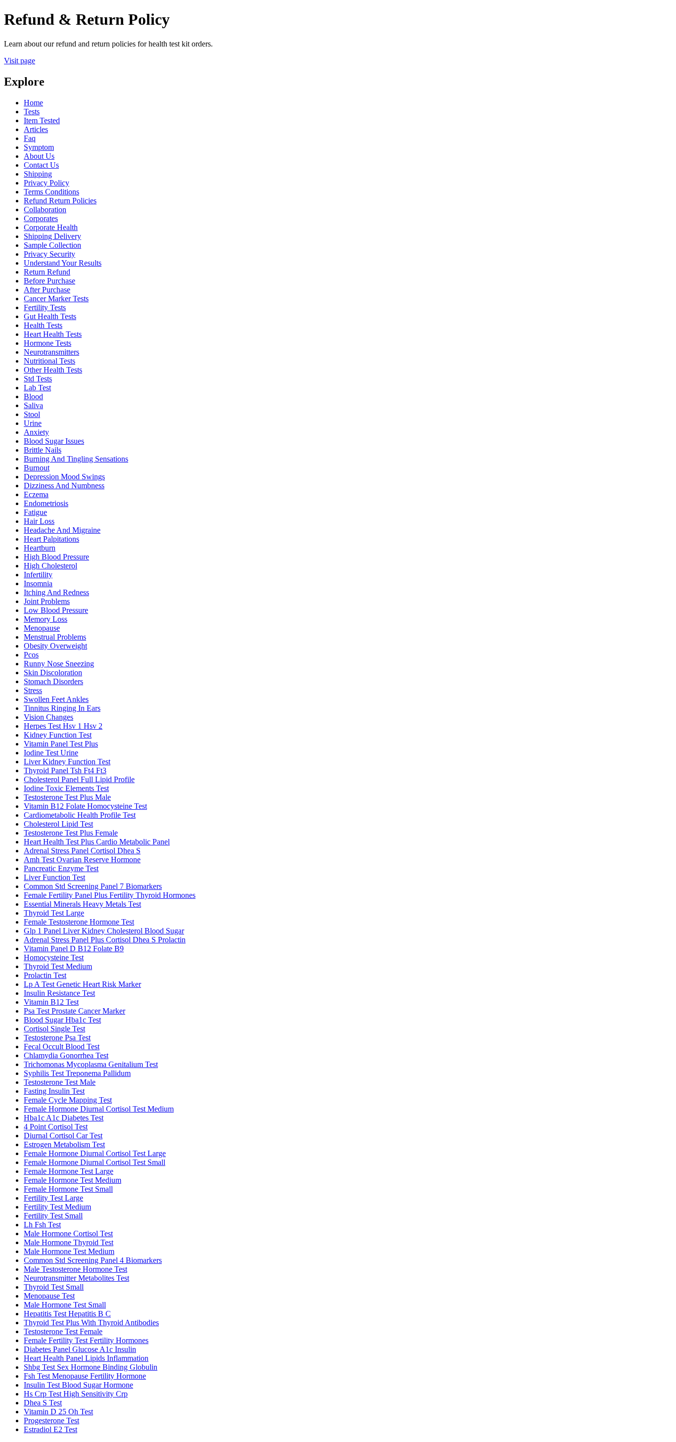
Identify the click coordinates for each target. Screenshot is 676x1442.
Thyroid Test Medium (58, 966)
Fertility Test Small (53, 1215)
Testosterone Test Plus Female (71, 833)
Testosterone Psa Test (57, 1037)
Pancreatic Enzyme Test (61, 868)
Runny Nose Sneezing (59, 663)
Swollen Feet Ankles (56, 699)
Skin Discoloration (53, 672)
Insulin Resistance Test (59, 993)
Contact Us (41, 165)
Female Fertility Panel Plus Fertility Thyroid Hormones (109, 895)
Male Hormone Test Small (65, 1305)
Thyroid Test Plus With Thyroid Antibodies (91, 1322)
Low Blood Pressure (56, 610)
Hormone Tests (47, 343)
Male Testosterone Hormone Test (75, 1269)
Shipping (38, 174)
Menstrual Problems (55, 637)
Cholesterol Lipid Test (58, 824)
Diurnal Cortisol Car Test (63, 1135)
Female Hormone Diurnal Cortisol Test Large (95, 1153)
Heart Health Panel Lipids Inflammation (86, 1358)
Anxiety (36, 432)
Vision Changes (48, 717)
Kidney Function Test (58, 735)
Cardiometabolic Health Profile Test (80, 815)
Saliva (33, 405)
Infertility (38, 574)
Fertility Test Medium (57, 1207)
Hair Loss (39, 521)
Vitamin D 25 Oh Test (58, 1411)
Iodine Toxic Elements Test (66, 788)
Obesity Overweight (55, 646)
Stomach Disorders (53, 681)
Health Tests (43, 325)
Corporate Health (51, 227)
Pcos (31, 655)
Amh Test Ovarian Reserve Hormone (82, 859)
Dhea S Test (43, 1402)
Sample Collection (52, 245)
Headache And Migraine (62, 530)
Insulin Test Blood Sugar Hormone (78, 1385)
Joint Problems (47, 601)
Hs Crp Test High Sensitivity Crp (76, 1394)
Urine (33, 423)
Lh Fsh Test (42, 1224)
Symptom (39, 147)
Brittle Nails (42, 450)
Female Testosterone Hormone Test (79, 922)
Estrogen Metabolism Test (64, 1144)
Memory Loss (45, 619)
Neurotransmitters (51, 352)
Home (33, 102)
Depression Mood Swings (64, 476)
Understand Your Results (62, 263)
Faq (30, 138)
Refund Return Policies (60, 200)
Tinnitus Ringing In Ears (62, 708)
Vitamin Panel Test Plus (61, 744)
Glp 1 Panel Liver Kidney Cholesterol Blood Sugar (104, 931)
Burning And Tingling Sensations (76, 459)
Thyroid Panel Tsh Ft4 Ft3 (65, 770)
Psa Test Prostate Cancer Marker (74, 1011)
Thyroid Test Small (54, 1287)
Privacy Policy (46, 183)
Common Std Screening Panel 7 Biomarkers (93, 886)
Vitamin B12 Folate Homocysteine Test (85, 806)
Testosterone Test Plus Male (67, 797)
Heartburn (39, 548)
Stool (32, 414)
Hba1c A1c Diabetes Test (63, 1118)
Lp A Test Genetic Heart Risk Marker (82, 984)
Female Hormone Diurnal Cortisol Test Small (94, 1162)
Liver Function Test (54, 877)
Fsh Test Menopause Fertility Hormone (85, 1376)
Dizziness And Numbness (64, 485)
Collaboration (45, 209)
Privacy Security (49, 254)
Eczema (36, 494)
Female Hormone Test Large (68, 1171)
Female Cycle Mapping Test (68, 1100)
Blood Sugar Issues (54, 441)
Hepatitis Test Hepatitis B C (67, 1313)
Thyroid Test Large (54, 913)
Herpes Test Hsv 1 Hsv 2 (63, 726)
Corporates (41, 218)
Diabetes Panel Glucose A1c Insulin (80, 1349)
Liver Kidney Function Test (67, 761)
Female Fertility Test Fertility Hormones (86, 1340)
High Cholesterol (50, 565)
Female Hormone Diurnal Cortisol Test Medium (99, 1109)
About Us (39, 156)
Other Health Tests (53, 370)
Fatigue (35, 512)
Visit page (19, 60)
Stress (33, 690)
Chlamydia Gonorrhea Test (66, 1055)
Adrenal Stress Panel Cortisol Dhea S (82, 850)
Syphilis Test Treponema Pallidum (77, 1073)
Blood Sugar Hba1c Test (62, 1020)
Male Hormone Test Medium (69, 1251)
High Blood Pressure (56, 557)
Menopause (42, 628)
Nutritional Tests (49, 361)
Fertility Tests (45, 307)
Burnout (36, 468)
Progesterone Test (51, 1420)
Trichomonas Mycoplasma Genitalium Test (91, 1064)
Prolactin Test (45, 975)
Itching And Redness (56, 592)
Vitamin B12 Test (51, 1002)
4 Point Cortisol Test (56, 1126)
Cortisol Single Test (54, 1028)
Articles (36, 129)
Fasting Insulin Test (54, 1091)
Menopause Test (49, 1296)
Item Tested (42, 120)
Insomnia (38, 583)
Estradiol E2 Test (50, 1429)
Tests (32, 111)
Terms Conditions (51, 191)
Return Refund (47, 272)
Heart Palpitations (51, 539)
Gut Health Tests (50, 316)
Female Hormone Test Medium (72, 1180)
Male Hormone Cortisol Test (68, 1233)
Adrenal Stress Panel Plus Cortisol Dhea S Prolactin (105, 939)
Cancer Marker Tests (56, 298)
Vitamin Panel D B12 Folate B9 (74, 948)
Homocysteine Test (54, 957)
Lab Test (37, 387)
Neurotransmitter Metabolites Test (76, 1278)
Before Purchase (49, 281)
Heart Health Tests (53, 334)
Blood (33, 396)
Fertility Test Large (53, 1198)
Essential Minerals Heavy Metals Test (82, 904)
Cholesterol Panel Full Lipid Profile (79, 779)
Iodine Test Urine (51, 752)
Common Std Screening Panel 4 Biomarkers (93, 1260)
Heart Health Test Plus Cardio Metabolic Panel (97, 841)
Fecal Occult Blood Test (61, 1046)
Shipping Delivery (52, 236)
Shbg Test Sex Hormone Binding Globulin (90, 1367)
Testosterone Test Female (63, 1331)
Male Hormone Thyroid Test (68, 1242)
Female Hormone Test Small (68, 1189)
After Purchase (47, 289)
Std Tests (38, 378)
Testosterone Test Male (60, 1082)
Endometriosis (46, 503)
